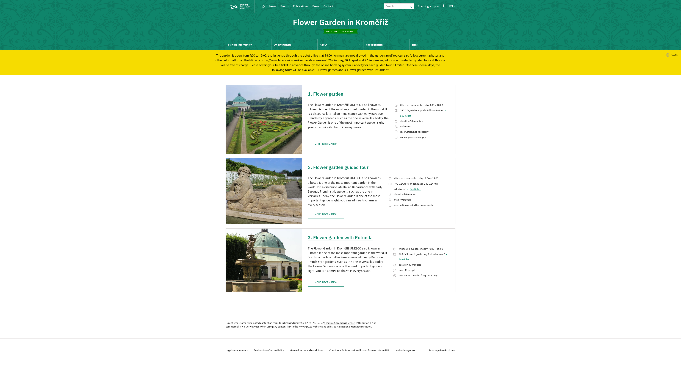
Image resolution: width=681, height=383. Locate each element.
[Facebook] (443, 6)
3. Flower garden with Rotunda (340, 237)
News (272, 6)
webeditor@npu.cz (406, 350)
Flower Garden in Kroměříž (340, 22)
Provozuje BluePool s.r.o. (442, 350)
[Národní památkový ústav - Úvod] (240, 6)
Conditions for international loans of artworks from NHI (359, 350)
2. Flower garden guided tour (338, 167)
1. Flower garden (325, 94)
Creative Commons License (339, 322)
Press (315, 6)
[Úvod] (263, 6)
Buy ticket (405, 115)
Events (284, 6)
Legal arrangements (237, 350)
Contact (328, 6)
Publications (300, 6)
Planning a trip (427, 6)
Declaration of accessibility (269, 350)
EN (451, 6)
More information (325, 144)
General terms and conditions (306, 350)
